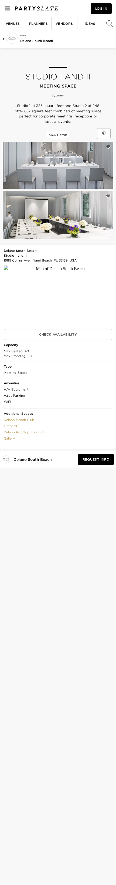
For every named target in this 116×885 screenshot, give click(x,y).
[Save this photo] (108, 146)
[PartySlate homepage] (36, 8)
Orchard (10, 426)
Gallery (9, 438)
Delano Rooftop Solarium (24, 432)
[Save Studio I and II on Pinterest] (104, 133)
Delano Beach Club (19, 420)
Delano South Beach (36, 41)
